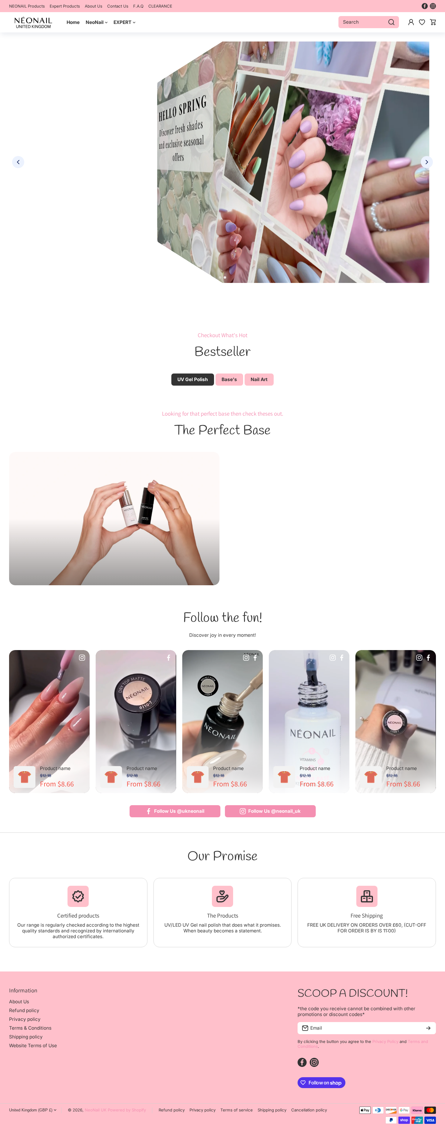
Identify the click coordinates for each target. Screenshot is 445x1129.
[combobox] (368, 22)
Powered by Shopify (127, 1109)
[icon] (82, 658)
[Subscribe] (428, 1028)
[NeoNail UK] (33, 22)
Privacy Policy (385, 1041)
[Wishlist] (422, 22)
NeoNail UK (96, 1109)
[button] (433, 22)
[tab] (229, 380)
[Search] (391, 22)
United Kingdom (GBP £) (30, 1110)
